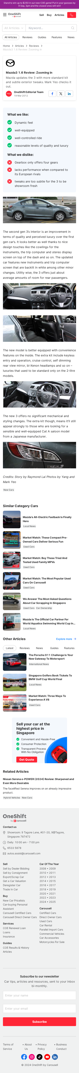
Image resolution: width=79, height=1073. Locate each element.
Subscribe (39, 1021)
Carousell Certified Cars (17, 912)
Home (6, 45)
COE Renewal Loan (14, 928)
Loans (6, 932)
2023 (52, 897)
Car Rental (46, 925)
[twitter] (61, 94)
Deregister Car (11, 885)
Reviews (27, 37)
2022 (43, 897)
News (71, 37)
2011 (52, 872)
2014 (43, 880)
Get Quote (26, 759)
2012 (43, 876)
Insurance (9, 936)
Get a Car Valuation (14, 880)
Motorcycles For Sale (52, 941)
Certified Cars (48, 912)
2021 (52, 893)
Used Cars (46, 921)
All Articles (11, 28)
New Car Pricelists (14, 900)
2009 (52, 868)
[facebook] (52, 94)
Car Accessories (49, 937)
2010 (43, 872)
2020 (43, 893)
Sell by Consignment (15, 872)
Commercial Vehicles (52, 933)
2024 (43, 901)
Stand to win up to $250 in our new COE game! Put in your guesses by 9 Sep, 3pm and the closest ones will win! (40, 4)
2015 (52, 880)
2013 (52, 876)
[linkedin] (69, 94)
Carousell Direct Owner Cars (20, 917)
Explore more (64, 638)
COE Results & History (16, 947)
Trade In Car (10, 889)
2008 (43, 868)
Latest (9, 648)
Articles (19, 45)
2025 (52, 901)
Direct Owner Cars (51, 917)
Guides (42, 37)
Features (57, 37)
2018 (43, 889)
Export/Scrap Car (13, 876)
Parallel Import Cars (51, 929)
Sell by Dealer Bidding (16, 868)
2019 (52, 889)
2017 (52, 885)
